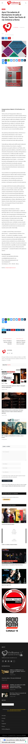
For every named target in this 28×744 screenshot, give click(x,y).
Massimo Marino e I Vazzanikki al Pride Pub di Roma (12, 565)
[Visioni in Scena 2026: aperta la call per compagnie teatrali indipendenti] (14, 376)
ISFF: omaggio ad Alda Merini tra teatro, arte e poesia (12, 436)
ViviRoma (16, 27)
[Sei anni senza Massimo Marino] (14, 515)
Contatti (3, 718)
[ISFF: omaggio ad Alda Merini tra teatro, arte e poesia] (14, 426)
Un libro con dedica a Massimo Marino (9, 544)
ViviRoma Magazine (6, 729)
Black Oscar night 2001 (6, 585)
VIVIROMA (24, 735)
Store (3, 720)
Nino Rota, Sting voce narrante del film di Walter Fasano (18, 693)
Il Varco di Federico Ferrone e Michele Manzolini (7, 342)
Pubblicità (4, 723)
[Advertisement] (14, 97)
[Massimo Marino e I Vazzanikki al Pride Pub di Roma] (14, 556)
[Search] (25, 3)
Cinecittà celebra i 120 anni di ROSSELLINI (11, 678)
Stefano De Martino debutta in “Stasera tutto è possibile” (20, 342)
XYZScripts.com (21, 737)
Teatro (3, 9)
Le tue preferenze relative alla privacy (15, 740)
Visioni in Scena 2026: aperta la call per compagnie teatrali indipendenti (13, 386)
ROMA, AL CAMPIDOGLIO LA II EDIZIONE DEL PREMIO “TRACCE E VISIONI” (17, 671)
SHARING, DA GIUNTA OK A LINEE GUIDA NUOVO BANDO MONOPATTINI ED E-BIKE (17, 686)
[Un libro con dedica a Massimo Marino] (14, 536)
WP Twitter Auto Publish (8, 737)
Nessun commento (10, 34)
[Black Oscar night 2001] (14, 576)
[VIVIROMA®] (14, 3)
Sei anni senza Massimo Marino (8, 524)
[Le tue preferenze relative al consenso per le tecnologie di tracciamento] (25, 741)
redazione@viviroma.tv (10, 267)
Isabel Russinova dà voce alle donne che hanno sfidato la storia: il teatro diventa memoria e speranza (12, 411)
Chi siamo (4, 715)
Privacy (3, 726)
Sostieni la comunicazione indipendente (10, 497)
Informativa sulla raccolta (8, 742)
